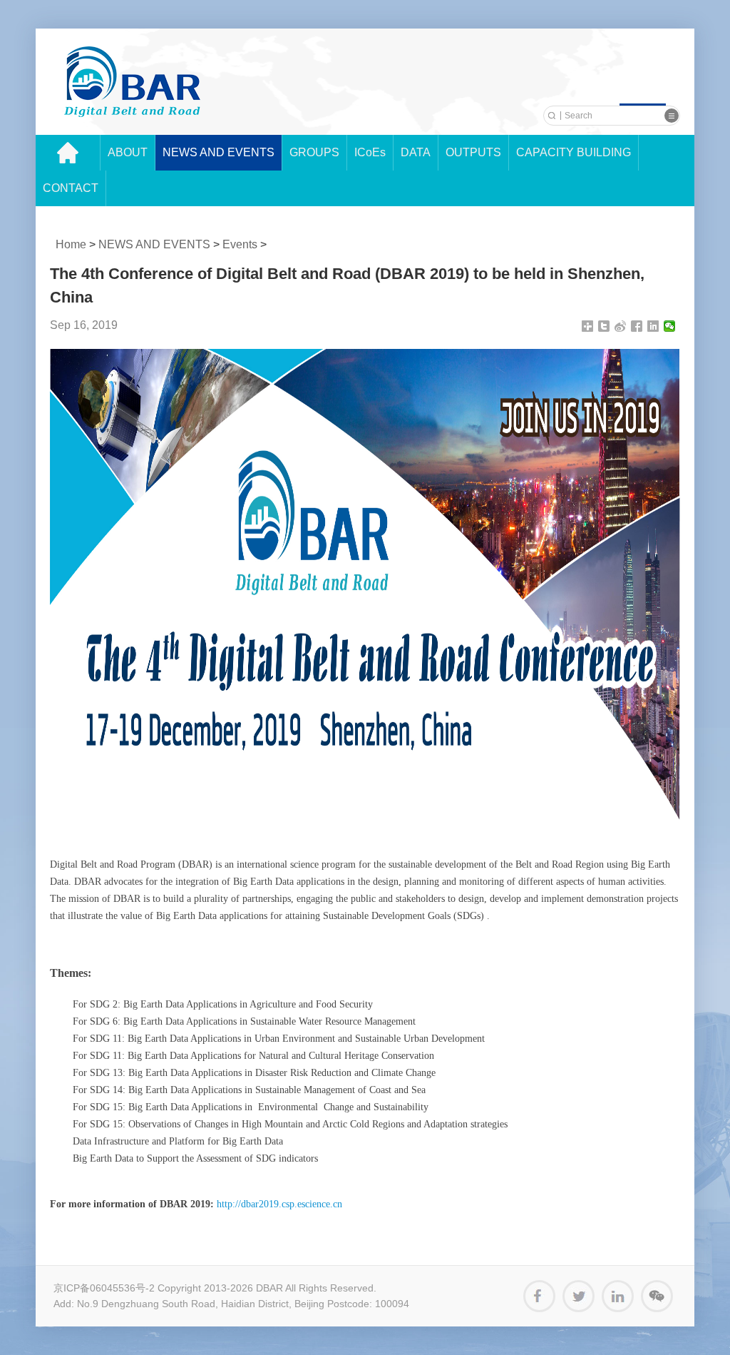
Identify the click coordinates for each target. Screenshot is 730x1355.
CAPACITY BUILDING (573, 152)
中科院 (132, 81)
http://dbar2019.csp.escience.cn (279, 1204)
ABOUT (128, 152)
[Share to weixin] (657, 1296)
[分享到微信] (670, 326)
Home (71, 244)
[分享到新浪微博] (621, 326)
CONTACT (70, 188)
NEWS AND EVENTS (218, 152)
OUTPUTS (473, 152)
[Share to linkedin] (618, 1296)
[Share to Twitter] (578, 1296)
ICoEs (370, 152)
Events (239, 244)
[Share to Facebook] (539, 1296)
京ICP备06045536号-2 (104, 1288)
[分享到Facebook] (637, 326)
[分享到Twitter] (604, 326)
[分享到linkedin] (653, 326)
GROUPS (314, 152)
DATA (416, 152)
